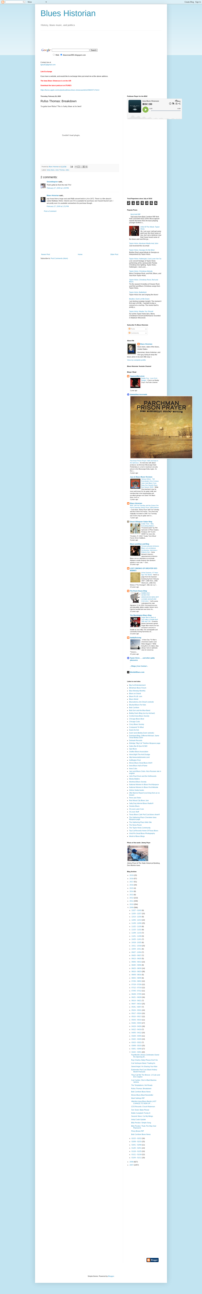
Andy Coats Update (138, 1120)
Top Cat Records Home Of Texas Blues (143, 831)
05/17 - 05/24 (137, 1013)
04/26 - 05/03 (137, 1023)
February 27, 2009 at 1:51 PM (58, 206)
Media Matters (134, 779)
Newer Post (45, 254)
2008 (132, 1162)
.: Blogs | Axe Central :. (139, 666)
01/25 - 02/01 (137, 1148)
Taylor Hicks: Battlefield (137, 292)
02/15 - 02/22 (137, 1138)
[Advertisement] (91, 36)
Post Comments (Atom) (59, 258)
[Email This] (76, 166)
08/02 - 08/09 (137, 978)
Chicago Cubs (134, 722)
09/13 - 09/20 (137, 959)
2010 (132, 904)
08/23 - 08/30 (137, 968)
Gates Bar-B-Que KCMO (138, 746)
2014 (132, 891)
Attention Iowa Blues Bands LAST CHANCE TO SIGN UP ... (143, 1102)
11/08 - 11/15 (137, 933)
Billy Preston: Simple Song (141, 1123)
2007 (132, 1165)
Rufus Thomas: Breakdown (141, 1089)
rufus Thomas (60, 170)
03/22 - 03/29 (137, 1039)
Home (80, 254)
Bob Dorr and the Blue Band (139, 710)
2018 (132, 879)
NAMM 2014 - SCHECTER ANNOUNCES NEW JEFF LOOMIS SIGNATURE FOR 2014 (150, 597)
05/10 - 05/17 (137, 1017)
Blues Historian (68, 13)
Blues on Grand (135, 694)
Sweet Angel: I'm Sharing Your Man (144, 1067)
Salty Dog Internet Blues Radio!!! (141, 803)
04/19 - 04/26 (137, 1026)
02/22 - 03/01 (137, 1052)
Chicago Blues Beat (136, 719)
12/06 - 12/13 (137, 920)
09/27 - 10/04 (137, 952)
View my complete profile (136, 360)
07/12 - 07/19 (137, 988)
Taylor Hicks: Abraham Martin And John (143, 243)
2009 (132, 907)
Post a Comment (50, 211)
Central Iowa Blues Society (139, 716)
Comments (134, 333)
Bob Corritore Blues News (141, 1092)
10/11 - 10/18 (137, 946)
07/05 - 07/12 (137, 991)
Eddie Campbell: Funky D (140, 1113)
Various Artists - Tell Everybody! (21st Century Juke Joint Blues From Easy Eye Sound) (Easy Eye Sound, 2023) (150, 483)
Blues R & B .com (135, 696)
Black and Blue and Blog (139, 544)
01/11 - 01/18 (137, 1154)
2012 (132, 898)
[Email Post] (71, 166)
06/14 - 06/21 (137, 1001)
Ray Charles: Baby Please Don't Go (144, 1060)
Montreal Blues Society (137, 782)
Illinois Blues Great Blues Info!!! (140, 763)
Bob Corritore (134, 708)
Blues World (133, 699)
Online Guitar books (136, 790)
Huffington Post (135, 760)
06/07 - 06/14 (137, 1004)
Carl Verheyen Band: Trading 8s (143, 1063)
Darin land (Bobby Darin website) (141, 733)
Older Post (114, 254)
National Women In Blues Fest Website (143, 787)
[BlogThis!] (78, 166)
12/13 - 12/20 (137, 917)
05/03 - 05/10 (137, 1020)
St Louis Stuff (134, 812)
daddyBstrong (135, 638)
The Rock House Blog (138, 591)
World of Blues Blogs (137, 836)
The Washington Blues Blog (140, 615)
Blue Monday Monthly (137, 691)
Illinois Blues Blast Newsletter (142, 1095)
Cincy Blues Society (136, 724)
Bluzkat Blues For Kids (137, 705)
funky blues (51, 170)
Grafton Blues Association (138, 752)
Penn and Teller (135, 798)
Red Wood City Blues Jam (139, 800)
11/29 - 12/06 (137, 923)
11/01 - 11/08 (137, 936)
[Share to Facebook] (83, 166)
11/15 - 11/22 (137, 930)
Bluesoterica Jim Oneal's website (141, 702)
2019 (132, 875)
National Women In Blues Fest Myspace (144, 785)
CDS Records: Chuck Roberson (143, 1107)
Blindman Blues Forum (137, 688)
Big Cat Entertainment (137, 685)
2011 (132, 901)
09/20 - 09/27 (137, 955)
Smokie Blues (134, 806)
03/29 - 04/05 (137, 1036)
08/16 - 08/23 (137, 971)
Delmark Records (135, 740)
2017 (132, 882)
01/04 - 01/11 (137, 1158)
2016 (132, 885)
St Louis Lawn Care (136, 809)
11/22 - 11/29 (137, 926)
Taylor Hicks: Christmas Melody (141, 271)
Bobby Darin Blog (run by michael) (142, 713)
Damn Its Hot (134, 730)
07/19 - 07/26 (137, 984)
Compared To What (136, 727)
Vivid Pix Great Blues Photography (142, 833)
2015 (132, 888)
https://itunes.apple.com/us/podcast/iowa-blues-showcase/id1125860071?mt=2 (70, 90)
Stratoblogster (52, 182)
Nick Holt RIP (135, 214)
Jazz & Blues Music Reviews (141, 477)
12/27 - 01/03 (137, 910)
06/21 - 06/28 (137, 997)
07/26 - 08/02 (137, 981)
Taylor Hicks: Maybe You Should (141, 311)
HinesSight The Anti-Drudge (139, 754)
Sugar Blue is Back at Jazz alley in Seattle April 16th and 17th (149, 619)
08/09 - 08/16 (137, 975)
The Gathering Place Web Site (140, 822)
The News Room (135, 825)
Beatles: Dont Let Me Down (139, 299)
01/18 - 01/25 (137, 1151)
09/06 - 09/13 (137, 962)
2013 (132, 895)
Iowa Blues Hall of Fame (138, 766)
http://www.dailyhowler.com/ (139, 757)
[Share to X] (81, 166)
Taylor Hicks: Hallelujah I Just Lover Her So (145, 259)
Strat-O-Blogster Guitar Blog (141, 522)
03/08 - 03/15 (137, 1046)
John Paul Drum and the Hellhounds (142, 776)
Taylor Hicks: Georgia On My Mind (141, 250)
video (67, 170)
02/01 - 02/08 (137, 1145)
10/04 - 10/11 (137, 949)
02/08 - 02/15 (137, 1142)
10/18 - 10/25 (137, 942)
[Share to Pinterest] (86, 166)
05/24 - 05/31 (137, 1010)
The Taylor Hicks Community (139, 828)
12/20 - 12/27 (137, 914)
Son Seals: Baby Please (140, 1110)
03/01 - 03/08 (137, 1049)
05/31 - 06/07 (137, 1007)
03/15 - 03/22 (137, 1042)
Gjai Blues (133, 749)
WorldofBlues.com (137, 672)
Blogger (111, 1276)
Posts (132, 329)
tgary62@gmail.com (48, 65)
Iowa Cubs (133, 769)
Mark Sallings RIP (138, 1098)
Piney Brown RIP (137, 1131)
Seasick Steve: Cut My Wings (142, 1116)
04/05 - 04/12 (137, 1033)
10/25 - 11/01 (137, 939)
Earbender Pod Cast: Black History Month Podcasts (144, 1071)
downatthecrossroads (138, 394)
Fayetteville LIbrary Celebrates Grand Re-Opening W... (145, 1056)
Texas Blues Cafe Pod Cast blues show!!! (144, 815)
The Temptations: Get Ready (141, 1085)
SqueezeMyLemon (137, 376)
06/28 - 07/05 (137, 994)
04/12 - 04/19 (137, 1029)
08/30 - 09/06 (137, 965)
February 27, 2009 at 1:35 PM (58, 188)
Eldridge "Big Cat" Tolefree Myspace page (144, 743)
